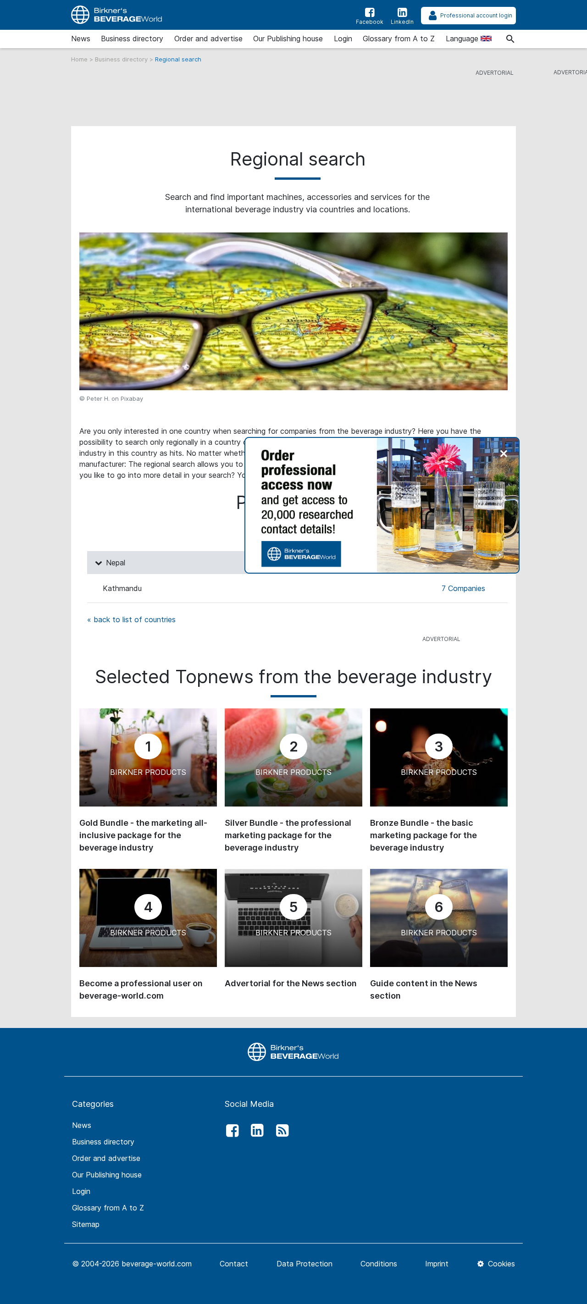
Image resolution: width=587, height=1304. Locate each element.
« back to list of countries (131, 619)
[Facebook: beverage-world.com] (229, 1131)
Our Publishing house (288, 38)
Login (343, 38)
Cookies (500, 1263)
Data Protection (304, 1263)
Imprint (437, 1263)
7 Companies (463, 588)
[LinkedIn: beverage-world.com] (255, 1131)
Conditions (378, 1263)
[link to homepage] (117, 15)
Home (80, 59)
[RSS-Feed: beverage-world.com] (279, 1131)
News (80, 38)
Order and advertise (208, 38)
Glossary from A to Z (399, 38)
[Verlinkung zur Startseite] (293, 1051)
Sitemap (86, 1224)
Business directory (132, 38)
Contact (234, 1263)
